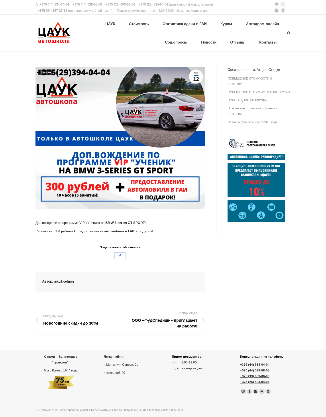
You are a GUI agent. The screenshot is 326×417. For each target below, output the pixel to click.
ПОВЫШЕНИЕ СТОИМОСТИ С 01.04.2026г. (250, 81)
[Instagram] (276, 10)
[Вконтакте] (276, 4)
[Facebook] (283, 4)
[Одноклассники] (283, 10)
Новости (45, 72)
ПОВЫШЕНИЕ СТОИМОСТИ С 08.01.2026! (259, 92)
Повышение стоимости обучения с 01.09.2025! (253, 111)
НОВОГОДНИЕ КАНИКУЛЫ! (247, 100)
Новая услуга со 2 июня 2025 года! (253, 122)
